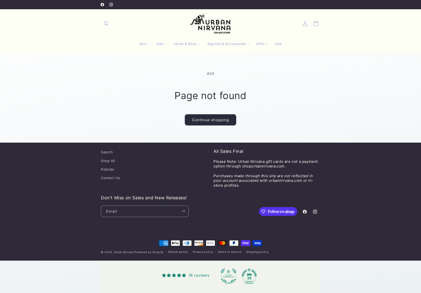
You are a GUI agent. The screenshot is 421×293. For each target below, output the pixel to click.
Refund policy (178, 252)
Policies (107, 169)
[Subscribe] (183, 211)
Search (107, 152)
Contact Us (110, 178)
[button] (106, 23)
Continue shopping (210, 120)
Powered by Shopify (148, 252)
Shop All (108, 160)
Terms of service (229, 252)
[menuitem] (144, 44)
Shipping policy (257, 252)
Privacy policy (203, 252)
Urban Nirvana (124, 252)
